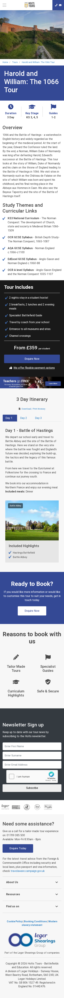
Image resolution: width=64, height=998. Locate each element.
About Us (12, 882)
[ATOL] (26, 807)
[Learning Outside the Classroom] (48, 807)
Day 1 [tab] (8, 418)
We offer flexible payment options (34, 367)
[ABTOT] (16, 807)
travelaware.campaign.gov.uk (28, 871)
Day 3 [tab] (38, 418)
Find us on (12, 906)
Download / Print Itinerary (33, 409)
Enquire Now (32, 358)
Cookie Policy (15, 921)
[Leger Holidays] (5, 807)
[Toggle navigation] (5, 5)
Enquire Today (17, 848)
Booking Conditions (35, 921)
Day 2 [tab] (23, 418)
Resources (13, 894)
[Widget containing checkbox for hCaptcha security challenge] (32, 776)
